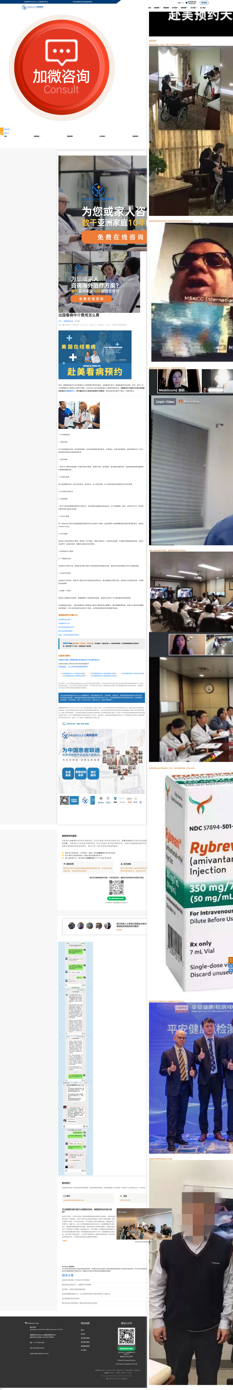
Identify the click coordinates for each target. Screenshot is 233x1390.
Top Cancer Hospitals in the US (126, 1364)
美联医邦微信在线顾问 (117, 898)
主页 (60, 321)
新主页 (83, 1334)
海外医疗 (139, 868)
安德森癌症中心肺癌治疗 (132, 673)
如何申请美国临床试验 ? (66, 627)
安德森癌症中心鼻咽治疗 (73, 676)
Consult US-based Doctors (126, 1360)
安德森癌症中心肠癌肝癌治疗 (103, 676)
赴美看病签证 (137, 1370)
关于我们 (84, 1350)
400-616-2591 (126, 1200)
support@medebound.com (73, 1200)
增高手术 (123, 1373)
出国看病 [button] (157, 8)
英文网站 (111, 1373)
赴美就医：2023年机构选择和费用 (73, 666)
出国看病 (93, 855)
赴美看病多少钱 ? (64, 623)
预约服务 (204, 3)
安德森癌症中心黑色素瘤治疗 (103, 673)
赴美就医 (69, 846)
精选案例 (166, 8)
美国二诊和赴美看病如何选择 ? (69, 635)
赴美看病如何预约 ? (65, 620)
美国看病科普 (68, 321)
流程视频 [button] (184, 8)
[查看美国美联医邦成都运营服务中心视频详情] (144, 1224)
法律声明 (124, 1379)
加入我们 (203, 8)
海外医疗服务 (85, 1342)
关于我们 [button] (193, 8)
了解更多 (64, 1241)
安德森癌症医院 (86, 868)
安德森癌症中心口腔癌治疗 (72, 673)
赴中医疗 (129, 1373)
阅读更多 (119, 930)
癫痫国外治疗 (120, 1370)
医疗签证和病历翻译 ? (66, 631)
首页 (149, 8)
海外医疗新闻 (85, 1338)
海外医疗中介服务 (110, 1370)
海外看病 (108, 846)
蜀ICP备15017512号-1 (113, 1379)
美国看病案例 (85, 1346)
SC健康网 (117, 1373)
